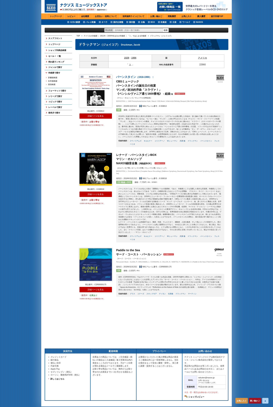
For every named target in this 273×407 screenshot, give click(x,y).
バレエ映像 (91, 22)
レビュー (72, 16)
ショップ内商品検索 (57, 50)
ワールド (186, 22)
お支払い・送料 (106, 16)
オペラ (104, 22)
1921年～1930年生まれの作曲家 (112, 36)
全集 (143, 22)
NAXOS (199, 22)
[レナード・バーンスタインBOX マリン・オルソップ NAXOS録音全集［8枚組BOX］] (95, 169)
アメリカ (202, 58)
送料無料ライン (133, 16)
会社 (85, 16)
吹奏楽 (164, 22)
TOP (78, 36)
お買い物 (156, 16)
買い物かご (255, 401)
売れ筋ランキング (56, 62)
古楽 (174, 22)
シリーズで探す (55, 96)
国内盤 (132, 22)
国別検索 (51, 85)
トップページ (56, 16)
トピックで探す (55, 101)
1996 (133, 58)
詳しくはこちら (57, 379)
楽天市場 (217, 16)
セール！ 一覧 (54, 56)
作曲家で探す (54, 73)
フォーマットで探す (57, 91)
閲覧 (172, 16)
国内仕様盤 (118, 22)
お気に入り (242, 401)
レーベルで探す (55, 107)
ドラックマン (161, 36)
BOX (153, 22)
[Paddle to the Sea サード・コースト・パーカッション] (95, 264)
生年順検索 (52, 81)
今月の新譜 (75, 22)
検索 (166, 30)
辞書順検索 (52, 78)
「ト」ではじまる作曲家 (137, 36)
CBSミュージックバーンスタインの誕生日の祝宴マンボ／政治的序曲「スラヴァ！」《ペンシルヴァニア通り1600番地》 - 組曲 (150, 85)
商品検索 (109, 30)
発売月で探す (54, 113)
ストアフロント (55, 38)
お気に (187, 16)
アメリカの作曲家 (90, 36)
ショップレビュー (196, 397)
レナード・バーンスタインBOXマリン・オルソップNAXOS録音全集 (140, 159)
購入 (201, 16)
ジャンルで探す (55, 67)
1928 (126, 58)
